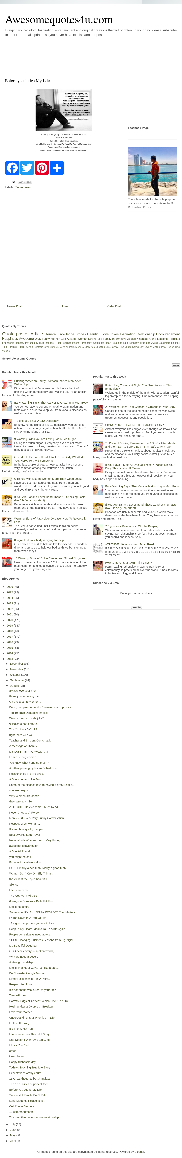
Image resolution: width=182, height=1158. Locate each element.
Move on (63, 347)
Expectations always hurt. (25, 1073)
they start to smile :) (22, 801)
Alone (152, 338)
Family (107, 338)
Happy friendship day (22, 1062)
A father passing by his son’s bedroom (33, 768)
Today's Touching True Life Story (29, 1067)
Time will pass (18, 995)
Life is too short (19, 906)
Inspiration (127, 334)
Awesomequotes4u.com (59, 18)
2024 (10, 597)
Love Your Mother (20, 1012)
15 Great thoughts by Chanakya (29, 1078)
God (63, 338)
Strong (92, 338)
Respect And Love (20, 984)
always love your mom (23, 690)
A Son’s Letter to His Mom (25, 779)
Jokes (114, 334)
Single (29, 346)
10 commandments (21, 1111)
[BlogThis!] (22, 182)
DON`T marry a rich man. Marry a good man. (38, 868)
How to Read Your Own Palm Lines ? (128, 562)
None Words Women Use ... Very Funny (34, 840)
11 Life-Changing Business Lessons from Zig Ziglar (41, 940)
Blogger (139, 1151)
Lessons (162, 338)
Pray (163, 347)
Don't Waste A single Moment (27, 973)
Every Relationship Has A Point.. (29, 978)
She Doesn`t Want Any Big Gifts (29, 1039)
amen (12, 1050)
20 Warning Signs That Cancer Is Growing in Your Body (140, 406)
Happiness (10, 338)
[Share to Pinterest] (30, 182)
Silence (13, 884)
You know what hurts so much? (29, 762)
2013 (10, 658)
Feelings (66, 342)
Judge (128, 347)
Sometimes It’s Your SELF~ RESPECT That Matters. (42, 912)
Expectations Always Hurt (25, 862)
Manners (54, 347)
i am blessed (17, 1056)
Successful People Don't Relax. (29, 1095)
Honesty (19, 342)
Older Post (114, 306)
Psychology (31, 342)
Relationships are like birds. (26, 773)
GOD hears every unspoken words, (31, 951)
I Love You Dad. (19, 1045)
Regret (21, 346)
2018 (10, 631)
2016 (10, 642)
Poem (75, 342)
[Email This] (19, 182)
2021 (10, 614)
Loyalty (148, 347)
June (13, 1129)
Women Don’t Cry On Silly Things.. (31, 873)
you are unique (18, 790)
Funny (46, 338)
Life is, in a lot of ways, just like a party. (34, 967)
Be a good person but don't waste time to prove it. (40, 707)
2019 (10, 625)
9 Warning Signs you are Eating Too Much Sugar (45, 439)
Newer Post (14, 306)
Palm (72, 347)
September (17, 680)
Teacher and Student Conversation (31, 740)
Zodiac (131, 338)
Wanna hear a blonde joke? (26, 718)
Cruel (108, 347)
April (13, 1141)
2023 (10, 603)
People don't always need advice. (30, 934)
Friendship (8, 342)
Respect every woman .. (24, 823)
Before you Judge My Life (25, 1089)
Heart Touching (113, 342)
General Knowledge (59, 334)
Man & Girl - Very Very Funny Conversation (36, 818)
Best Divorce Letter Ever (24, 834)
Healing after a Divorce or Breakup (31, 1006)
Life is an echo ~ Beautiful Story (29, 1034)
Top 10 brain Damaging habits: (28, 712)
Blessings (90, 347)
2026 (10, 586)
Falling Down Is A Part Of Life (27, 917)
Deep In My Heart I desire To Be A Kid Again (37, 928)
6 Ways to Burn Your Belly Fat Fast (31, 901)
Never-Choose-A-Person (24, 812)
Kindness (142, 338)
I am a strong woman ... (24, 757)
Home (64, 306)
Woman (82, 338)
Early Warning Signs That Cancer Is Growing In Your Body (51, 402)
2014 (10, 653)
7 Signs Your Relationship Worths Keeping (131, 526)
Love (105, 334)
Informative (119, 338)
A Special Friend (19, 851)
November (17, 669)
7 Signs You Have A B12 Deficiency (36, 420)
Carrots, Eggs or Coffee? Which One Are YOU (38, 1001)
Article (36, 333)
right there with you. (21, 735)
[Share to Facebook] (27, 182)
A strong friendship (21, 962)
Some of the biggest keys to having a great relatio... (42, 784)
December (17, 663)
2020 (10, 620)
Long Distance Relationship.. (27, 1100)
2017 (10, 636)
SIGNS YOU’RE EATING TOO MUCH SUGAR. (135, 425)
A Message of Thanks (23, 746)
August (15, 685)
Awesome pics (30, 338)
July (13, 1124)
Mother (55, 338)
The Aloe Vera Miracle (23, 895)
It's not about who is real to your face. (33, 989)
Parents (12, 346)
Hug (122, 347)
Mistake (156, 347)
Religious (174, 338)
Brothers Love (42, 347)
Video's (6, 351)
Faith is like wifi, (19, 1023)
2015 (10, 647)
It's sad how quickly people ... (27, 829)
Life (100, 338)
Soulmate (98, 342)
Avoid (154, 342)
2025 (10, 592)
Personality (86, 342)
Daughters (164, 342)
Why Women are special (24, 795)
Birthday (134, 342)
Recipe (170, 347)
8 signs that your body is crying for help (39, 540)
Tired (142, 342)
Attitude (71, 338)
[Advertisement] (74, 56)
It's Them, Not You (21, 1028)
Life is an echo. (18, 890)
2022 (10, 608)
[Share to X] (25, 182)
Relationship (146, 334)
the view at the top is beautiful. (28, 879)
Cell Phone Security (21, 1106)
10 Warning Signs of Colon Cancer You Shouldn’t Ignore (49, 558)
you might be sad (20, 856)
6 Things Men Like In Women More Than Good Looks (48, 478)
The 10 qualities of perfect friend (29, 1084)
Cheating (100, 347)
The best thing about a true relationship (34, 1117)
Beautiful (93, 334)
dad (148, 342)
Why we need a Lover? (23, 956)
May (13, 1135)
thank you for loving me (24, 696)
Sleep (78, 347)
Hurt (41, 342)
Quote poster (23, 187)
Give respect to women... (25, 701)
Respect (49, 342)
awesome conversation (23, 845)
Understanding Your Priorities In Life (32, 1017)
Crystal (115, 347)
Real (126, 342)
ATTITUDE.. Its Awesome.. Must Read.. (34, 807)
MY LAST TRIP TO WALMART (28, 751)
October (15, 674)
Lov (141, 347)
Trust (58, 342)
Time (177, 347)
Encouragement (168, 334)
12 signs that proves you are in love (31, 923)
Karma (135, 347)
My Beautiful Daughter (23, 945)
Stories (80, 334)
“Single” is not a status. (23, 723)
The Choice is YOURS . (24, 729)
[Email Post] (13, 182)
